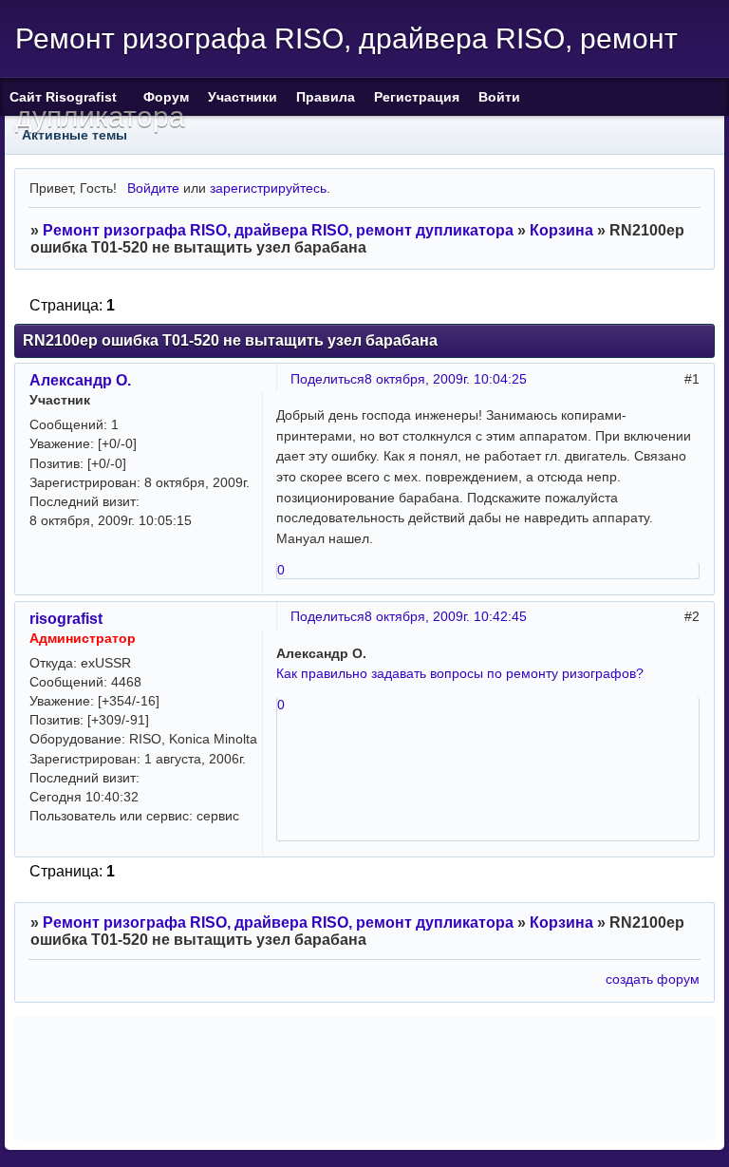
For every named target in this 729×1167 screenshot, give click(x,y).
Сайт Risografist (66, 96)
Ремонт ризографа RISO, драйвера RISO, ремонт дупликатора (278, 230)
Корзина (561, 230)
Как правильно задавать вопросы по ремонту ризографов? (460, 673)
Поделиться (327, 378)
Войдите (153, 188)
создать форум (653, 979)
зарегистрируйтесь (268, 188)
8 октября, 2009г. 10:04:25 (445, 378)
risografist (66, 619)
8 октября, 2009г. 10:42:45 (445, 616)
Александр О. (80, 380)
